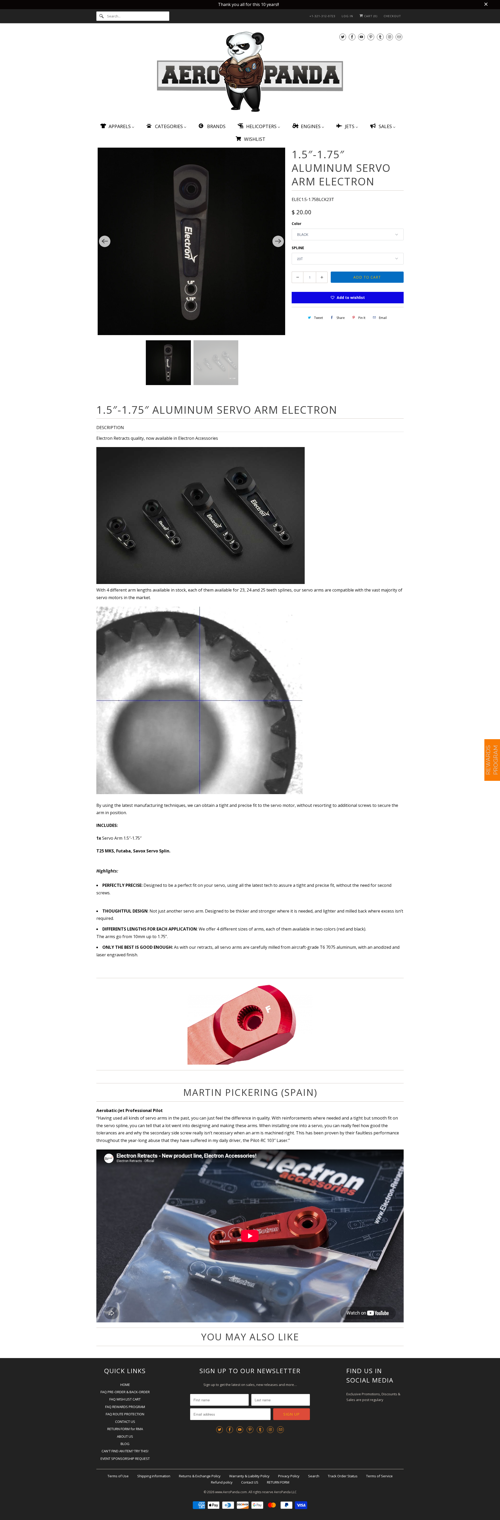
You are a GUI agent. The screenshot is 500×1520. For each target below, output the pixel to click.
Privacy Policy (288, 1476)
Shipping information (153, 1476)
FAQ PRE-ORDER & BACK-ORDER (125, 1392)
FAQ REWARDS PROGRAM (125, 1406)
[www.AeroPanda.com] (250, 73)
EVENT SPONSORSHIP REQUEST (125, 1458)
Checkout (392, 16)
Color (296, 223)
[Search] (101, 16)
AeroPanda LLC (285, 1492)
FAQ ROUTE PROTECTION (125, 1414)
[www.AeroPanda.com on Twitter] (342, 37)
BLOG (125, 1443)
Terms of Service (379, 1476)
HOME (125, 1384)
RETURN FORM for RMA (125, 1429)
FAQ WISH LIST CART (125, 1399)
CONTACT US (125, 1421)
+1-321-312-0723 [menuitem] (322, 16)
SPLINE (298, 247)
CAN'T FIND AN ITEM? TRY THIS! (125, 1451)
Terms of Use (118, 1476)
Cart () (370, 16)
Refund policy (222, 1482)
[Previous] (104, 241)
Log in (347, 16)
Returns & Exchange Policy (200, 1476)
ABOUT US (125, 1436)
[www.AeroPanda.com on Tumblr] (380, 37)
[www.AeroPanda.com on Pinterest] (370, 37)
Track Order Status (343, 1476)
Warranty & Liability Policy (249, 1476)
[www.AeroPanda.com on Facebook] (352, 37)
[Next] (278, 241)
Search (313, 1476)
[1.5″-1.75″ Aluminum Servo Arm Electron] (191, 241)
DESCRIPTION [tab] (110, 427)
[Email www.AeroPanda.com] (399, 37)
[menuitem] (117, 126)
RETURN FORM (278, 1482)
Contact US (249, 1482)
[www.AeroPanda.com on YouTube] (361, 37)
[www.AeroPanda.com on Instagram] (389, 37)
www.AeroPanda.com (231, 1492)
